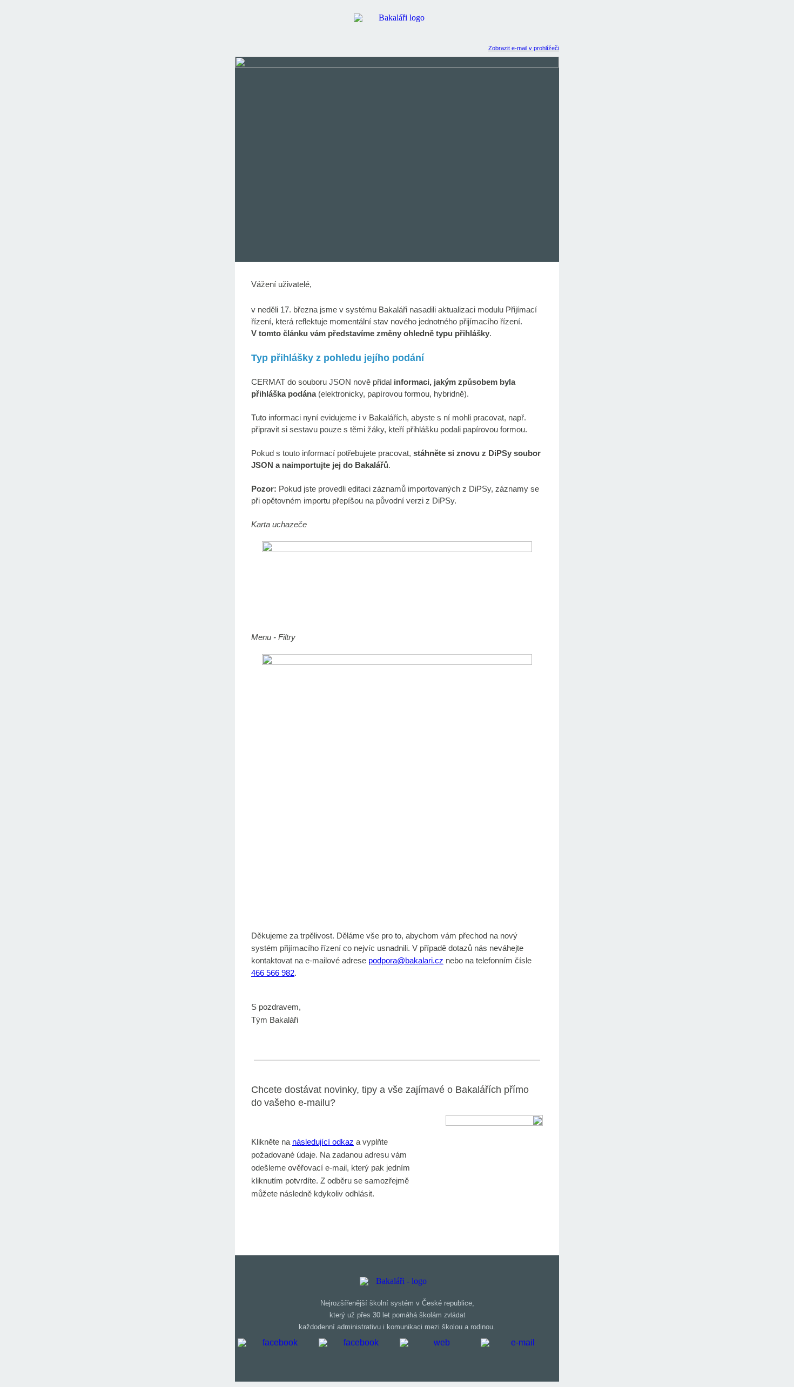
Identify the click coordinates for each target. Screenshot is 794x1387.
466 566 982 (272, 972)
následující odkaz (323, 1141)
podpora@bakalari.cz (405, 960)
